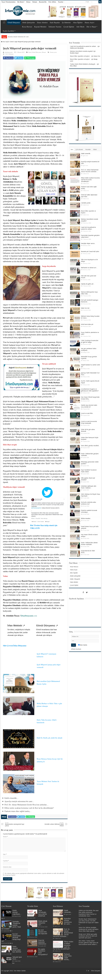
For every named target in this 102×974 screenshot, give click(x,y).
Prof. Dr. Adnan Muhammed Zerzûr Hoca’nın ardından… (24, 36)
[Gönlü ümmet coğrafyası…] (6, 913)
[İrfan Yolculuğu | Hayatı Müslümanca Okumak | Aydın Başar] (51, 892)
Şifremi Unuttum (76, 649)
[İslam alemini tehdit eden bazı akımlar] (6, 949)
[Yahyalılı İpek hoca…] (6, 959)
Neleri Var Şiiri (85, 308)
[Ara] (100, 1)
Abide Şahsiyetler (28, 22)
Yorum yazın (53, 52)
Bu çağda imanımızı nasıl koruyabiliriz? (43, 951)
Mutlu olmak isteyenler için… (42, 923)
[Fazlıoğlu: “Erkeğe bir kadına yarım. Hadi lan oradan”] (6, 924)
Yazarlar (60, 2)
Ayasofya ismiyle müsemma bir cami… (19, 801)
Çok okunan (79, 149)
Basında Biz (43, 2)
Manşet (44, 52)
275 (4, 918)
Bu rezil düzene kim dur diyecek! (42, 932)
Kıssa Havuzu (27, 26)
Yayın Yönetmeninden (8, 2)
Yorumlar (88, 149)
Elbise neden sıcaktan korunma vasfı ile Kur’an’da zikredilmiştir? (29, 808)
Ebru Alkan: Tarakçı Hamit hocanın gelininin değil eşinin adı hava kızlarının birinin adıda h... (88, 942)
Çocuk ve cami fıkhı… (87, 413)
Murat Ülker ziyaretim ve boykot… (80, 56)
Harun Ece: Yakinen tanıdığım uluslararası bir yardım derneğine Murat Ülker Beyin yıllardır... (88, 929)
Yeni (72, 149)
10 (12, 943)
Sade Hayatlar (55, 22)
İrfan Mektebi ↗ (16, 625)
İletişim (34, 2)
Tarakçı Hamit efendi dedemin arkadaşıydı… (83, 64)
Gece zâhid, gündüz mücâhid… (90, 445)
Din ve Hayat (91, 26)
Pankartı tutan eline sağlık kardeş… (17, 811)
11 (11, 931)
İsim (5, 854)
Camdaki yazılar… (86, 203)
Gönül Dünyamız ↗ (47, 625)
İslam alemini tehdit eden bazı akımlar (16, 949)
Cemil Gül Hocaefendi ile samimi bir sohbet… (83, 46)
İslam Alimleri (42, 22)
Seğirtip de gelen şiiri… (88, 284)
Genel (11, 41)
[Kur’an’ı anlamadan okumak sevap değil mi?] (6, 936)
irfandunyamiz (9, 52)
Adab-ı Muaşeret (75, 579)
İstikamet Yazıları (55, 26)
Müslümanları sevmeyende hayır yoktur (14, 824)
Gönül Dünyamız (14, 22)
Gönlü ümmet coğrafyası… (17, 912)
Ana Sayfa (4, 22)
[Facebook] (86, 2)
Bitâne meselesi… (86, 518)
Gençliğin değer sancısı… (88, 243)
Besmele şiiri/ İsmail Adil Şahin (90, 251)
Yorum (5, 836)
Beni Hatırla (83, 645)
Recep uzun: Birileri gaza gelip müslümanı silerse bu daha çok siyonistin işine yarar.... (88, 936)
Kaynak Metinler (40, 26)
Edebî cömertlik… (11, 798)
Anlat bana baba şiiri (87, 324)
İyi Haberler (66, 22)
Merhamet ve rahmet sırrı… (89, 267)
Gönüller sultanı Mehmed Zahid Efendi (54, 824)
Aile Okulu (80, 26)
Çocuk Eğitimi (69, 26)
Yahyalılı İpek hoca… (17, 958)
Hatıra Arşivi (89, 22)
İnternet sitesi (7, 867)
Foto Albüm (52, 2)
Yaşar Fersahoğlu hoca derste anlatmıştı (42, 913)
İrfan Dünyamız (96, 971)
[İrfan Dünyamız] (19, 10)
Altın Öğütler (78, 22)
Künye (28, 2)
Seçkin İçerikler (8, 31)
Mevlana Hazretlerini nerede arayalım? (81, 51)
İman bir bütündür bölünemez (42, 942)
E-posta (6, 861)
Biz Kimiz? (20, 2)
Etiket (95, 149)
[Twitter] (88, 2)
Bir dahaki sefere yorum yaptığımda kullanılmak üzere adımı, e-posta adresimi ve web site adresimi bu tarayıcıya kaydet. (33, 874)
